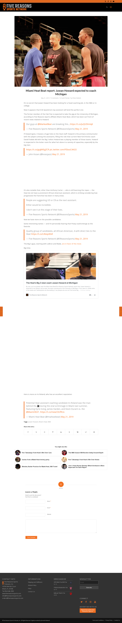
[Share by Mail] (94, 432)
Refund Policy (32, 585)
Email (49, 507)
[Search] (107, 7)
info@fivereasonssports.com (11, 596)
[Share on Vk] (78, 432)
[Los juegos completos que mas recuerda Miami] (120, 311)
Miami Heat (43, 422)
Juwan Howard (33, 422)
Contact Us (31, 591)
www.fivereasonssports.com (11, 593)
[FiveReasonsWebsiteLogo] (17, 7)
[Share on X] (36, 432)
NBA (49, 422)
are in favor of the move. (72, 244)
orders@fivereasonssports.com (12, 598)
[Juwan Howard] (61, 51)
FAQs (29, 588)
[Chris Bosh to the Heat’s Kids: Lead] (1, 311)
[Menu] (111, 7)
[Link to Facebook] (108, 1)
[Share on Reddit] (86, 432)
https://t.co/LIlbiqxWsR (42, 234)
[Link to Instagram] (110, 1)
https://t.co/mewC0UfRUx (52, 412)
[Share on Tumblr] (69, 432)
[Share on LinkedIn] (61, 432)
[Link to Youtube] (113, 1)
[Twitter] (81, 602)
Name (49, 501)
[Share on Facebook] (28, 432)
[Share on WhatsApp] (44, 432)
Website (49, 514)
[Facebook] (86, 602)
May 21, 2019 (81, 214)
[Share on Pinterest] (53, 432)
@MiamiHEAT (32, 412)
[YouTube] (95, 602)
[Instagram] (90, 602)
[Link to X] (105, 1)
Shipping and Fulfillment (35, 582)
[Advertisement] (61, 170)
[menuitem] (107, 7)
